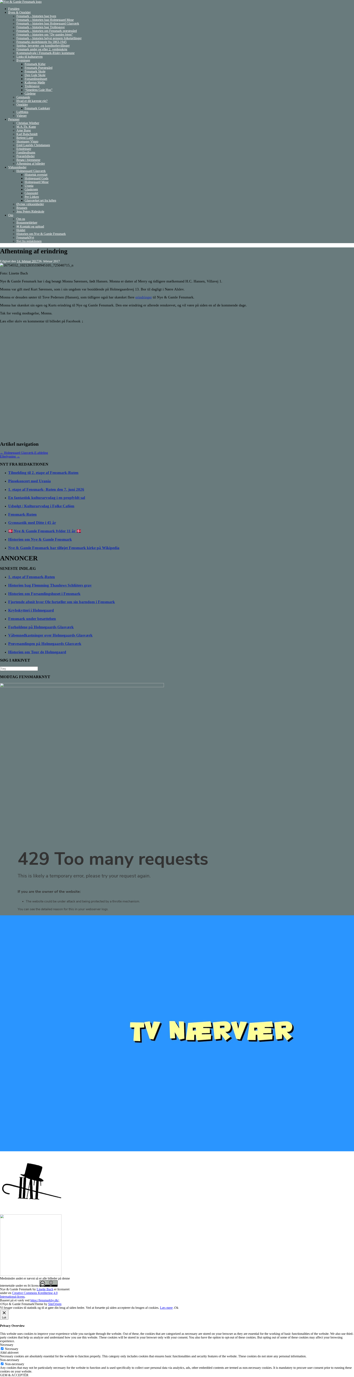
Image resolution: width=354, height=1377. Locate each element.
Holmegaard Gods (36, 178)
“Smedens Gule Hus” (38, 90)
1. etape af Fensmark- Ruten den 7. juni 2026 (46, 489)
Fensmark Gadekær (37, 108)
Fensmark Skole (35, 71)
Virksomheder (17, 167)
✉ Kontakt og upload (30, 226)
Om (10, 215)
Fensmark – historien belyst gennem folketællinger (49, 38)
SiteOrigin (54, 1304)
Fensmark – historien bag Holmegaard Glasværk (47, 23)
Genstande (23, 97)
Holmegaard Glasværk (31, 171)
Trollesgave (32, 86)
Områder (22, 104)
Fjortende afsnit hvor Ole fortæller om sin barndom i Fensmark (61, 602)
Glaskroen (31, 189)
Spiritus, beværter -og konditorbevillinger (43, 45)
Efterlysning (10, 456)
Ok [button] (176, 1307)
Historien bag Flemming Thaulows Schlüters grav (50, 585)
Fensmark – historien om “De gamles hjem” (44, 34)
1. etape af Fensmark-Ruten (31, 577)
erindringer (143, 297)
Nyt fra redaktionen (29, 241)
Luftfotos (22, 112)
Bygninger (23, 60)
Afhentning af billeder (30, 163)
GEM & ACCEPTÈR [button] (14, 1375)
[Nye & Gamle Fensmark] (21, 1)
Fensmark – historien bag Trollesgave (40, 27)
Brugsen (21, 208)
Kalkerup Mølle (35, 82)
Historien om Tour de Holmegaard (37, 652)
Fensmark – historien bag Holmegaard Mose (45, 20)
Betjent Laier (24, 137)
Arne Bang (23, 130)
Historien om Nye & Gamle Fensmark (41, 234)
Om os (20, 219)
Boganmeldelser (26, 222)
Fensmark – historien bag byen (36, 16)
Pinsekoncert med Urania (29, 481)
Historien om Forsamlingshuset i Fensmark (44, 594)
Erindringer (23, 149)
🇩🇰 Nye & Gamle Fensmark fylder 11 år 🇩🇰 (44, 531)
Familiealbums (25, 152)
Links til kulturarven (29, 56)
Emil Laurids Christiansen (33, 145)
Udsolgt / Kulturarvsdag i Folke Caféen (41, 506)
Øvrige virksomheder (30, 204)
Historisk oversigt (36, 174)
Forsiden (13, 8)
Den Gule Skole (35, 75)
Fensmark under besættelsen (32, 619)
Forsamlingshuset (36, 78)
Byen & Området (19, 12)
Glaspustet (31, 193)
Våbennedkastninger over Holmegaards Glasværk (50, 635)
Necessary (11, 1349)
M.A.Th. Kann (26, 126)
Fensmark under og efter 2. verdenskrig (41, 49)
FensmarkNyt (25, 237)
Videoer (21, 115)
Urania (29, 185)
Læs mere (166, 1307)
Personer (13, 119)
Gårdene (30, 93)
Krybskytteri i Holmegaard (31, 610)
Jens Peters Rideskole (30, 211)
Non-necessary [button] (9, 1360)
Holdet (20, 230)
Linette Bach (45, 1289)
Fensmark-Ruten (22, 514)
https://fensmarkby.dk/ (44, 1300)
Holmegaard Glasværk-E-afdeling (24, 452)
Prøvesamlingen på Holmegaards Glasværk (44, 643)
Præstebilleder (25, 156)
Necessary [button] (6, 1344)
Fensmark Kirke (35, 64)
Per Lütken (32, 196)
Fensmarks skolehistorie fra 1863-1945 (41, 42)
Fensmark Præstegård (38, 67)
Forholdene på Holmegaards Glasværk (41, 627)
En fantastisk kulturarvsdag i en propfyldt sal (46, 497)
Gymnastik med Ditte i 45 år (32, 522)
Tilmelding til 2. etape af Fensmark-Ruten (43, 472)
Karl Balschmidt (26, 134)
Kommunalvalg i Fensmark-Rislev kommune (45, 53)
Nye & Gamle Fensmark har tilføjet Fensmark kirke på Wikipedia (63, 548)
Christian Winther (27, 123)
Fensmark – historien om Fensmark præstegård (46, 31)
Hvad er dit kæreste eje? (32, 101)
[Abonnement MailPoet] (177, 881)
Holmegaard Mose (37, 182)
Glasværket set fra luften (40, 200)
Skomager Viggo (27, 141)
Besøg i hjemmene (28, 160)
